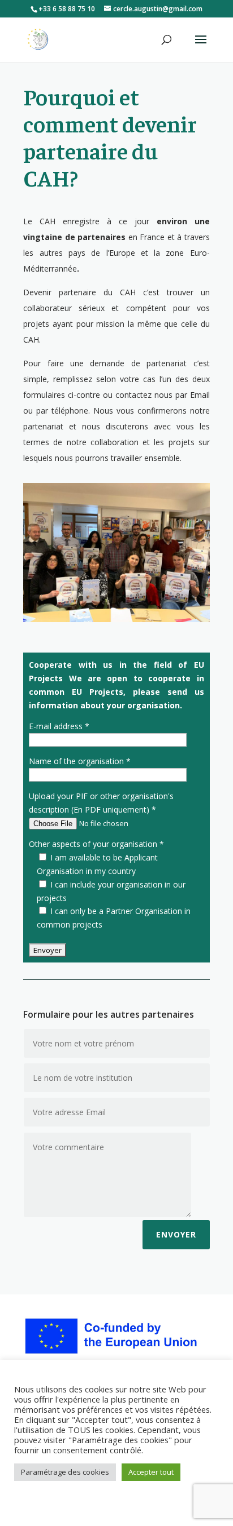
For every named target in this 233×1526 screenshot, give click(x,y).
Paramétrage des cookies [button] (65, 1472)
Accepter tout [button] (151, 1472)
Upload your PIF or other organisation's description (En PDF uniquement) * (101, 803)
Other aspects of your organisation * (96, 844)
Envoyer (176, 1234)
